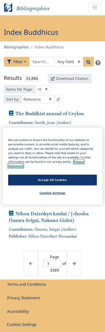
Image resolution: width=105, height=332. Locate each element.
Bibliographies (16, 47)
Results (13, 77)
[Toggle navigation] (95, 7)
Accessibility (18, 311)
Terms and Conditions (26, 284)
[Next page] (74, 263)
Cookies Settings (21, 324)
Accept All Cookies (52, 180)
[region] (52, 166)
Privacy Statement (23, 297)
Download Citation (72, 78)
